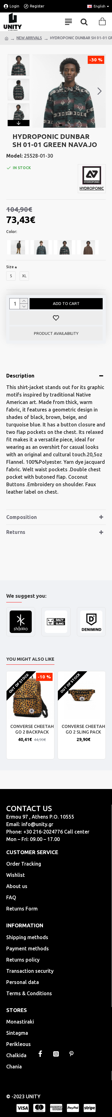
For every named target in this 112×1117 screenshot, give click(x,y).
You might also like (30, 659)
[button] (38, 91)
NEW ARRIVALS (29, 38)
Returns (15, 532)
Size (10, 267)
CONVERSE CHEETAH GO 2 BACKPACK (32, 729)
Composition (21, 517)
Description (20, 375)
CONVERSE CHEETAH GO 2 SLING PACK (83, 729)
